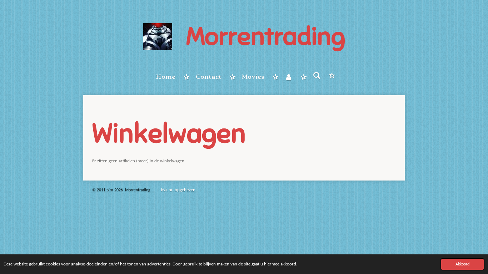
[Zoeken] (316, 75)
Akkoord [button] (462, 264)
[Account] (288, 77)
